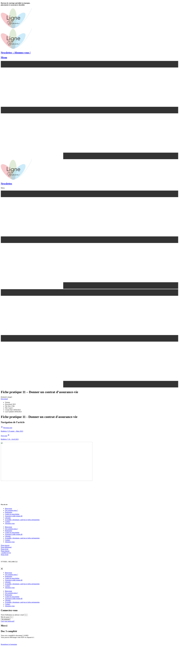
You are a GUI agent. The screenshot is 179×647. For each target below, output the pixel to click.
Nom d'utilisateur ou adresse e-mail (12, 615)
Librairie (8, 518)
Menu (4, 57)
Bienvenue (8, 508)
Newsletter (6, 183)
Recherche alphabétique (8, 565)
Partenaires (8, 512)
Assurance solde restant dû (13, 516)
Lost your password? (8, 621)
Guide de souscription (12, 514)
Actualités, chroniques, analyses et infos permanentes (22, 520)
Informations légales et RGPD (11, 558)
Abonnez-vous (10, 523)
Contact (7, 521)
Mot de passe (5, 617)
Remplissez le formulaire (9, 644)
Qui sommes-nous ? (11, 510)
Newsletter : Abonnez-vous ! (16, 52)
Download (4, 399)
